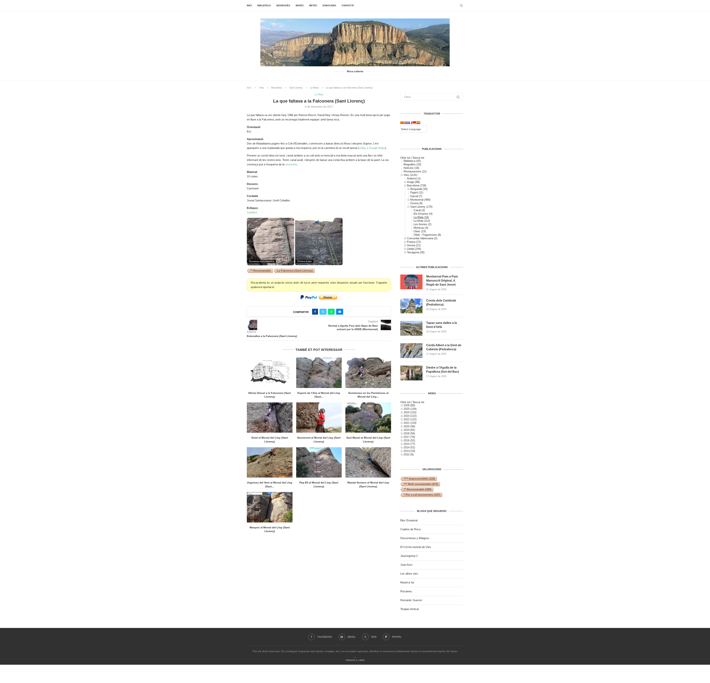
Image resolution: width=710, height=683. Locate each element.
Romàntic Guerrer (411, 600)
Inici (249, 5)
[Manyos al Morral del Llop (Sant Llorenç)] (270, 507)
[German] (414, 122)
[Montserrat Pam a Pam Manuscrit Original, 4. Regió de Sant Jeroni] (411, 282)
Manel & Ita (407, 582)
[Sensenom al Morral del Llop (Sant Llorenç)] (319, 417)
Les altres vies (409, 573)
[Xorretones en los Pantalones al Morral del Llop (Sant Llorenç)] (368, 372)
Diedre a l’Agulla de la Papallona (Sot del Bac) (442, 369)
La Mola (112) (422, 220)
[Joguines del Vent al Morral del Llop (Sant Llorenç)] (270, 462)
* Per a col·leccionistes (422, 494)
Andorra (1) (414, 178)
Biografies (283, 5)
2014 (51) (409, 447)
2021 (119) (410, 422)
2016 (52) (409, 440)
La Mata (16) (421, 217)
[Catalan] (402, 122)
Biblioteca (264, 5)
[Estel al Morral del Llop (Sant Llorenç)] (270, 417)
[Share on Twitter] (323, 312)
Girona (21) (414, 245)
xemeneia (291, 164)
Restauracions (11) (415, 171)
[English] (406, 122)
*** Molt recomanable (421, 484)
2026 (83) (409, 405)
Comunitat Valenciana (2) (422, 238)
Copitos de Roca (410, 529)
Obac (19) (420, 231)
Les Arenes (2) (422, 224)
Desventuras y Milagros (414, 538)
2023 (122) (410, 415)
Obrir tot (405, 157)
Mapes (300, 5)
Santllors (252, 212)
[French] (410, 122)
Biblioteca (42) (412, 160)
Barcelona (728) (416, 185)
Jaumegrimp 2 (409, 555)
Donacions (329, 5)
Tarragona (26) (416, 252)
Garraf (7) (416, 196)
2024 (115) (410, 412)
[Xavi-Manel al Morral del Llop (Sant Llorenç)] (368, 417)
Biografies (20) (412, 164)
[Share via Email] (339, 312)
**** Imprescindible (419, 478)
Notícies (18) (411, 167)
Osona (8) (416, 203)
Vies (261, 87)
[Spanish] (418, 122)
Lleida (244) (414, 248)
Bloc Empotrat (408, 520)
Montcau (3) (421, 227)
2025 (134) (410, 408)
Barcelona (276, 87)
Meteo (313, 5)
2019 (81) (409, 429)
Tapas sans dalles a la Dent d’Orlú (441, 324)
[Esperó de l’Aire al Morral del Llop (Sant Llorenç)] (319, 372)
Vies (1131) (410, 174)
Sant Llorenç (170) (421, 206)
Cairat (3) (419, 210)
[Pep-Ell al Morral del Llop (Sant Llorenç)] (319, 462)
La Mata (314, 87)
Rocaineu (406, 591)
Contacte (348, 5)
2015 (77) (409, 443)
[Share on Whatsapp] (331, 312)
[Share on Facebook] (315, 312)
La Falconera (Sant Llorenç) (295, 270)
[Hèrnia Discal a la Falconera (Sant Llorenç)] (270, 372)
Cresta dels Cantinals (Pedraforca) (441, 302)
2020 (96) (409, 426)
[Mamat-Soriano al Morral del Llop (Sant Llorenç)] (368, 462)
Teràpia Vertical (409, 609)
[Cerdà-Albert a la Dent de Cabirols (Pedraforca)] (411, 350)
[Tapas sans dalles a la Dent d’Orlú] (411, 328)
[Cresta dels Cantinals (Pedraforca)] (411, 306)
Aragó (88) (413, 181)
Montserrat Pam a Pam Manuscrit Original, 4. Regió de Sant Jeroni (442, 280)
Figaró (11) (416, 192)
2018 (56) (409, 433)
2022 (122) (410, 419)
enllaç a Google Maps (372, 147)
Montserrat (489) (420, 199)
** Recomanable (260, 270)
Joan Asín (406, 564)
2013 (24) (409, 450)
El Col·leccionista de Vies (415, 547)
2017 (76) (409, 436)
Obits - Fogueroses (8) (427, 234)
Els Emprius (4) (423, 213)
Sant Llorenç (296, 87)
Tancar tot (418, 157)
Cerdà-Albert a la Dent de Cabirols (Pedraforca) (443, 347)
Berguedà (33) (418, 188)
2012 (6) (409, 454)
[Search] (461, 5)
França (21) (414, 241)
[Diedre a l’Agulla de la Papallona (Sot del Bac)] (411, 373)
